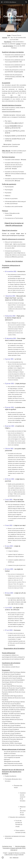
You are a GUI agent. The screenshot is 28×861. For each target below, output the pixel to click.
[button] (2, 2)
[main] (14, 18)
